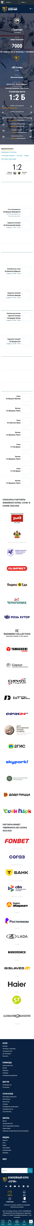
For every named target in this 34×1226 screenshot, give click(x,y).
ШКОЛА (6, 1118)
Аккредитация (7, 1150)
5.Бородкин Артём (13, 318)
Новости (5, 1140)
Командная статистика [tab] (9, 152)
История (5, 1046)
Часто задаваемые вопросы (11, 1126)
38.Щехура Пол (14, 341)
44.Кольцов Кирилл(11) (13, 214)
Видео (4, 1145)
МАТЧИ (6, 1082)
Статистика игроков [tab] (8, 155)
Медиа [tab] (27, 155)
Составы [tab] (19, 155)
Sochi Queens (6, 1099)
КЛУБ (5, 1043)
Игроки (5, 1068)
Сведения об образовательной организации (15, 1131)
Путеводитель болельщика (10, 1106)
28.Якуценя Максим (13, 399)
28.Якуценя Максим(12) (11, 212)
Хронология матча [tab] (7, 149)
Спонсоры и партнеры (9, 1048)
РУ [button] (31, 9)
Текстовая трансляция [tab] (8, 159)
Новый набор (6, 1128)
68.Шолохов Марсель (12, 271)
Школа (5, 1121)
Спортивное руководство (10, 1075)
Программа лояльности (9, 1097)
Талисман (5, 1073)
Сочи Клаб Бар (7, 1111)
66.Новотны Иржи (13, 423)
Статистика (6, 1087)
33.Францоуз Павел (13, 411)
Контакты (5, 1056)
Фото (4, 1143)
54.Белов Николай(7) (14, 216)
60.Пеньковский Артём (12, 225)
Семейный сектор (8, 1109)
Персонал (5, 1070)
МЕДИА (6, 1137)
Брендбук (5, 1153)
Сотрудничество (7, 1051)
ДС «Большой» (7, 1053)
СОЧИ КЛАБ (8, 1094)
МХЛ (5, 1159)
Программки (6, 1148)
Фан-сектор (6, 1101)
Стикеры (5, 1104)
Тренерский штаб (8, 1065)
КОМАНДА (7, 1062)
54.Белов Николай (13, 295)
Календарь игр (7, 1085)
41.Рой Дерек (15, 447)
